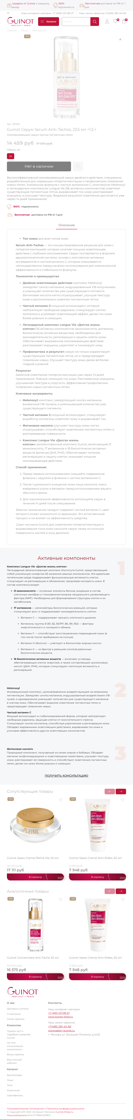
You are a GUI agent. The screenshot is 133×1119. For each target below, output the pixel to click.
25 (10, 156)
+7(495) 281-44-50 (115, 13)
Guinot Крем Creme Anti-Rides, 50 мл (95, 858)
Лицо (24, 30)
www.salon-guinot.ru (61, 1030)
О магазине (14, 1014)
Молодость (39, 30)
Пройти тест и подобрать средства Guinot (18, 1034)
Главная (12, 30)
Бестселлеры (14, 1075)
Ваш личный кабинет (14, 1061)
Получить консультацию (66, 775)
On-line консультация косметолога (15, 1046)
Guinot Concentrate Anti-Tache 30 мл (33, 957)
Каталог (51, 21)
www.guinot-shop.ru (60, 1016)
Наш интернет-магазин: (36, 13)
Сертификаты (15, 1095)
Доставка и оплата (18, 1008)
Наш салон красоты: (92, 13)
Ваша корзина (15, 1054)
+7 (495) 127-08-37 (63, 13)
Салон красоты (15, 1019)
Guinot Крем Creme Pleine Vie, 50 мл (33, 858)
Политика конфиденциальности (65, 1108)
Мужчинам (13, 1090)
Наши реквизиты (17, 1115)
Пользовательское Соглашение (25, 1108)
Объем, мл (13, 149)
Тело (9, 1085)
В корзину (35, 877)
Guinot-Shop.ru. (65, 1112)
